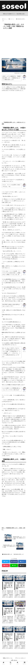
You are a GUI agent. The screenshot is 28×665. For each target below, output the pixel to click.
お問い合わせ (14, 660)
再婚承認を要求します (7, 554)
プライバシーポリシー (20, 658)
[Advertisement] (14, 44)
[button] (25, 335)
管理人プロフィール (7, 658)
